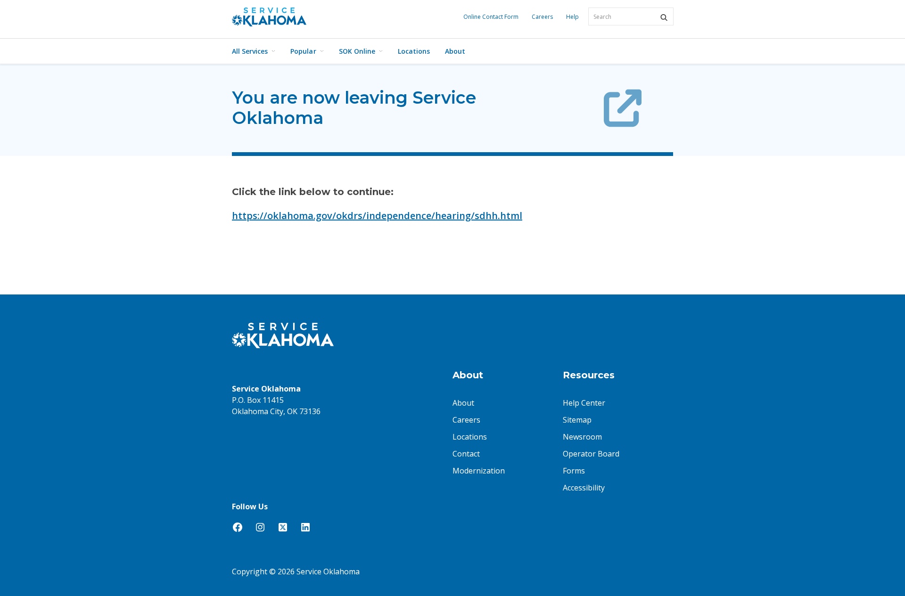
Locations (414, 51)
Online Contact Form (490, 17)
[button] (663, 17)
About (455, 51)
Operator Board (591, 454)
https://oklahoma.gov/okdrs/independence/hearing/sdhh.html (377, 215)
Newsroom (582, 437)
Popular (303, 51)
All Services (250, 51)
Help (572, 17)
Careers (542, 17)
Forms (574, 470)
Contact (466, 454)
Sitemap (577, 420)
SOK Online (357, 51)
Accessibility (584, 487)
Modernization (478, 470)
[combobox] (631, 16)
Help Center (584, 403)
